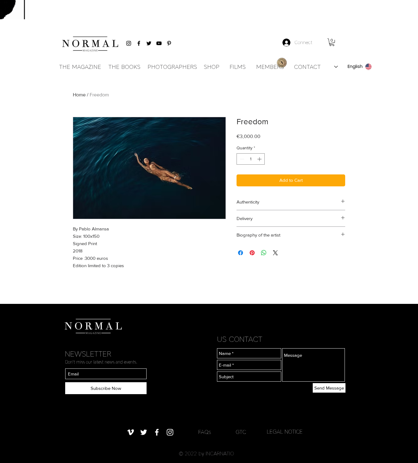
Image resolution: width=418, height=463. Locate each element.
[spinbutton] (250, 159)
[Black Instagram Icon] (128, 43)
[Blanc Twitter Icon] (143, 432)
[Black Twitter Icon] (149, 43)
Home (79, 94)
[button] (331, 42)
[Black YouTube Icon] (159, 43)
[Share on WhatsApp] (263, 252)
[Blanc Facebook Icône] (156, 432)
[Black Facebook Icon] (139, 43)
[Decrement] (241, 159)
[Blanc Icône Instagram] (170, 432)
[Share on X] (275, 252)
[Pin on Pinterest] (252, 252)
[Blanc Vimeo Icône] (130, 432)
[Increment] (260, 159)
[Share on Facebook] (240, 252)
